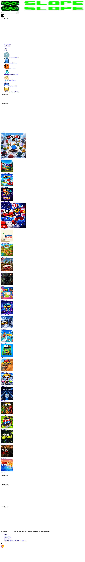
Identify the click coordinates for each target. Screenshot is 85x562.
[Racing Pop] (7, 385)
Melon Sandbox (5, 401)
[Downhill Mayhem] (7, 327)
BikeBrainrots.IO (5, 173)
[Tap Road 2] (7, 399)
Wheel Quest (4, 228)
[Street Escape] (7, 442)
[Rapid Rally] (7, 428)
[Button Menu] (2, 16)
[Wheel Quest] (7, 241)
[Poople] (7, 299)
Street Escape (4, 429)
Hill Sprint (3, 357)
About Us (6, 534)
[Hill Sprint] (7, 370)
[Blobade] (13, 157)
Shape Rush (4, 300)
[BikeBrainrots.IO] (7, 186)
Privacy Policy (8, 539)
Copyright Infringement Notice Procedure (15, 540)
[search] (17, 12)
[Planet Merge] (7, 200)
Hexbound (3, 271)
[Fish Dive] (7, 471)
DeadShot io (4, 444)
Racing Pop (4, 372)
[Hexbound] (7, 284)
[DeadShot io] (7, 456)
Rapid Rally (4, 415)
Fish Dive (3, 458)
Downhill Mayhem (6, 314)
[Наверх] (1, 543)
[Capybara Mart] (7, 256)
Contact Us (7, 536)
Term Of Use (7, 537)
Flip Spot (3, 159)
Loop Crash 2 (4, 343)
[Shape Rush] (7, 313)
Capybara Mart (5, 243)
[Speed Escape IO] (13, 227)
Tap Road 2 (4, 386)
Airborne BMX (5, 257)
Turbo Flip (3, 329)
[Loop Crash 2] (7, 356)
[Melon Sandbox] (7, 413)
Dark (5, 50)
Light (5, 48)
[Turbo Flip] (7, 342)
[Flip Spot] (7, 171)
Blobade (3, 132)
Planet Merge (4, 187)
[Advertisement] (42, 30)
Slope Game (10, 531)
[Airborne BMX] (7, 270)
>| (3, 472)
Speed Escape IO (5, 202)
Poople (2, 286)
